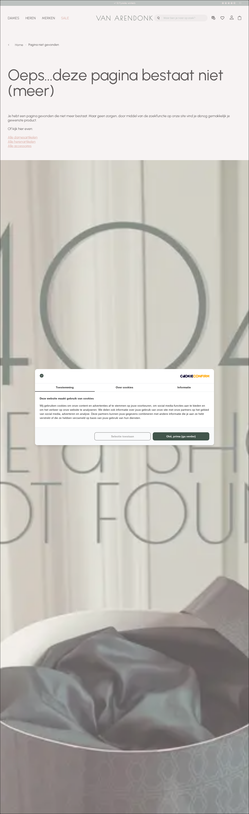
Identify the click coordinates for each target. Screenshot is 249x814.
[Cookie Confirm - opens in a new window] (194, 376)
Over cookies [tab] (124, 387)
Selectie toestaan (122, 436)
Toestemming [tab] (65, 387)
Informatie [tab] (184, 387)
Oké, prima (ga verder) (181, 436)
